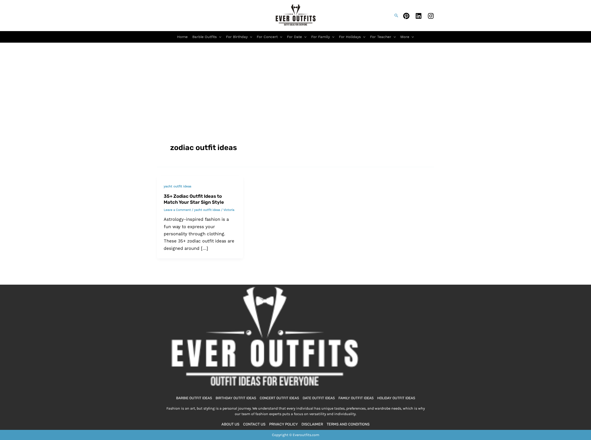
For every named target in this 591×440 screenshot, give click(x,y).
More (404, 37)
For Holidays (350, 37)
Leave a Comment (177, 210)
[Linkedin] (418, 16)
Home (182, 37)
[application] (219, 37)
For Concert (267, 37)
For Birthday (237, 37)
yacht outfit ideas (177, 186)
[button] (396, 15)
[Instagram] (431, 16)
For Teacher (380, 37)
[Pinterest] (406, 16)
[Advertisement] (295, 77)
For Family (320, 37)
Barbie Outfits (204, 37)
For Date (294, 37)
